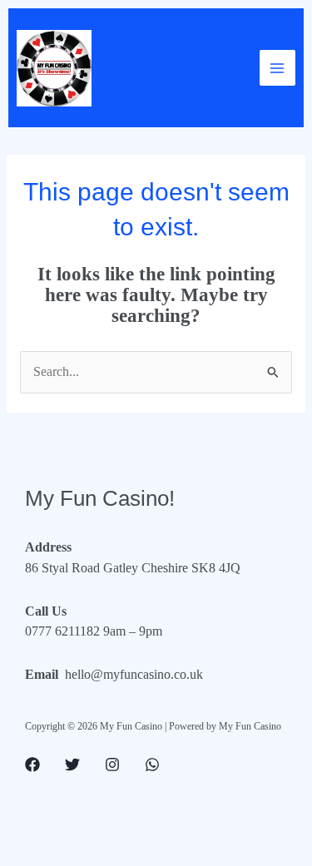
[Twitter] (72, 764)
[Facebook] (32, 764)
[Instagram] (112, 764)
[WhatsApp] (152, 764)
